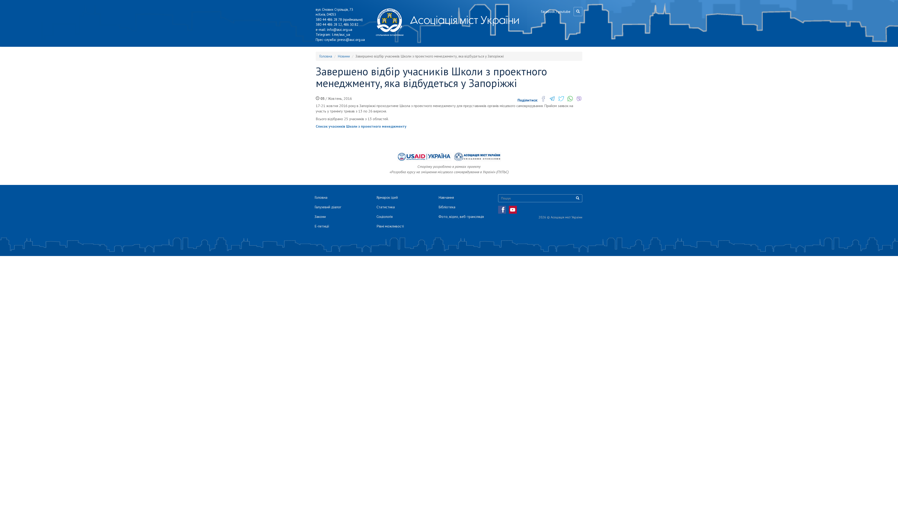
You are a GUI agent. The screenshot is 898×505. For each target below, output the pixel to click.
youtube (564, 11)
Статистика (386, 207)
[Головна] (391, 22)
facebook (548, 11)
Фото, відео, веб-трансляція (461, 216)
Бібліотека (446, 207)
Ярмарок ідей (387, 197)
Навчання (446, 197)
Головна (325, 56)
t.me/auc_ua (341, 34)
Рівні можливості (390, 226)
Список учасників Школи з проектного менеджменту (361, 126)
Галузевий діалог (328, 207)
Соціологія (385, 216)
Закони (320, 216)
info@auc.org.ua (339, 29)
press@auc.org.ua (351, 39)
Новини (344, 56)
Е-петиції (322, 226)
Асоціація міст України (464, 20)
